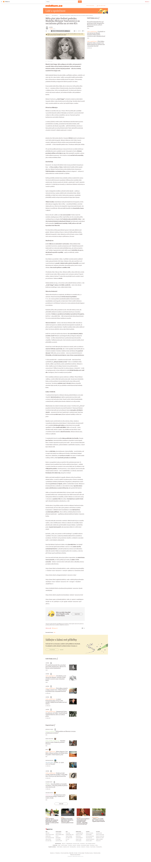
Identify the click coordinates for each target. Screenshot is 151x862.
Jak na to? (61, 649)
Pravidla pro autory (89, 853)
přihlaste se (67, 31)
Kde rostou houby (76, 843)
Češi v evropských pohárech (90, 843)
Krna (47, 749)
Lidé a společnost (92, 32)
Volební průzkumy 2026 (50, 834)
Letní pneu (78, 846)
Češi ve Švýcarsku (89, 837)
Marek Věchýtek (49, 738)
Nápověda (71, 853)
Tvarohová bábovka (79, 837)
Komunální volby (48, 840)
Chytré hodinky (92, 846)
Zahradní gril (92, 845)
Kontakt (75, 853)
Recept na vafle (78, 839)
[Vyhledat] (80, 1)
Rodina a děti (49, 795)
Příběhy (48, 784)
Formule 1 (67, 839)
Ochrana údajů (81, 853)
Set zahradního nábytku (85, 845)
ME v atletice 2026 (69, 837)
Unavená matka (49, 792)
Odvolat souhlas (97, 853)
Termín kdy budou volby (50, 837)
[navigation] (1, 2)
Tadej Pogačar (58, 837)
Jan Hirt (57, 836)
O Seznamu (57, 853)
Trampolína (70, 845)
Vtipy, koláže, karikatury (52, 741)
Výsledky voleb (48, 836)
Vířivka (96, 845)
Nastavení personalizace (75, 854)
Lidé (54, 632)
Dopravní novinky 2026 (100, 836)
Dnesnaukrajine (49, 760)
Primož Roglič (58, 839)
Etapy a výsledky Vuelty (60, 834)
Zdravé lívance (78, 836)
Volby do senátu (48, 839)
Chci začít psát (101, 5)
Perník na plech (78, 840)
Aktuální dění (49, 763)
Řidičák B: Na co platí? (100, 837)
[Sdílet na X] (84, 628)
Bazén (59, 845)
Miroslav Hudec (49, 729)
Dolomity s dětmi (89, 840)
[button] (65, 48)
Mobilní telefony (59, 846)
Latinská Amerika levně (90, 839)
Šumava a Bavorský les (90, 836)
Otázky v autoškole (99, 839)
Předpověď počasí (69, 843)
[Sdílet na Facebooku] (82, 628)
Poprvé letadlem (89, 834)
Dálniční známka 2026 (100, 834)
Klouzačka (78, 845)
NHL (66, 840)
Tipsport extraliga (69, 836)
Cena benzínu (82, 843)
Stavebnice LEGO (66, 846)
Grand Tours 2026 (59, 840)
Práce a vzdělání (50, 731)
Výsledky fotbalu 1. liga (69, 834)
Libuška (51, 27)
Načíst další (61, 803)
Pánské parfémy (99, 846)
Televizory (87, 846)
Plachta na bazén (64, 845)
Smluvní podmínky (65, 853)
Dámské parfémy (73, 846)
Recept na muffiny (79, 834)
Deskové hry (83, 846)
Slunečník (74, 845)
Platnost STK (98, 840)
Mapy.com (64, 843)
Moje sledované (90, 5)
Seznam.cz (147, 1)
